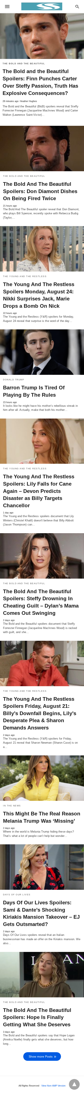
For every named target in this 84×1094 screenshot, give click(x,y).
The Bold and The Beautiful (24, 63)
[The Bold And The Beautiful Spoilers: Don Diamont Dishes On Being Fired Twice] (42, 148)
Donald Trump (13, 379)
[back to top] (74, 1084)
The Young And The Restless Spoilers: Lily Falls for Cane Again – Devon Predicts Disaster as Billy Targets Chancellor (38, 491)
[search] (77, 6)
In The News (12, 805)
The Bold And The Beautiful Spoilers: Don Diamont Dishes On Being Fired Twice (40, 191)
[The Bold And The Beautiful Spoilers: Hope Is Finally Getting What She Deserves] (42, 974)
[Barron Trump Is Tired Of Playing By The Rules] (42, 352)
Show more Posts (41, 1056)
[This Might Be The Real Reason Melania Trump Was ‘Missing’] (42, 778)
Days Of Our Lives (17, 894)
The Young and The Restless (25, 276)
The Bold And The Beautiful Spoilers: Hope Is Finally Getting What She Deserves (37, 1017)
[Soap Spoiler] (41, 6)
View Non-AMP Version (53, 1085)
